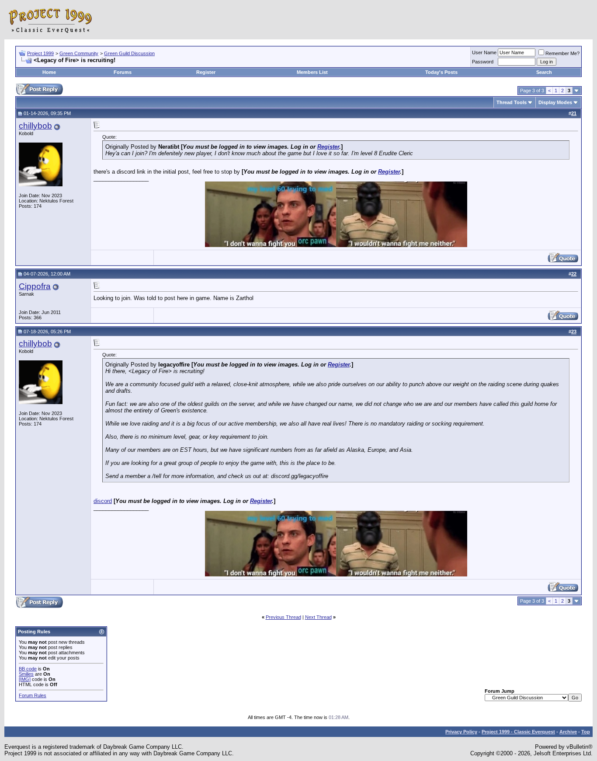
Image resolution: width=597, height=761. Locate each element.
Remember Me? (562, 53)
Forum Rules (32, 695)
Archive (568, 731)
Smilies (26, 674)
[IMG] (25, 679)
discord (103, 501)
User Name (484, 52)
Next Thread (318, 617)
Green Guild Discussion (129, 53)
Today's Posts (441, 72)
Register (205, 72)
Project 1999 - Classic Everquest (518, 731)
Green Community (78, 53)
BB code (28, 668)
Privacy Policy (461, 731)
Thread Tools (511, 102)
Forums (123, 72)
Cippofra (35, 286)
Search (544, 72)
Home (49, 72)
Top (585, 731)
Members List (312, 72)
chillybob (35, 125)
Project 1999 (40, 53)
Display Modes (555, 102)
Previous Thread (283, 617)
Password (482, 61)
